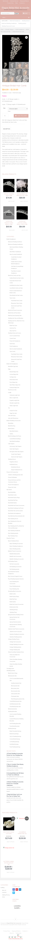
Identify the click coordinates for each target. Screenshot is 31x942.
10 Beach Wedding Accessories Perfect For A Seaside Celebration (15, 783)
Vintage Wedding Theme (13, 639)
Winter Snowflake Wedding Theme (16, 652)
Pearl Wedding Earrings (15, 746)
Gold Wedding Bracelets (15, 723)
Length (9, 392)
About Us (12, 933)
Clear (9, 111)
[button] (26, 37)
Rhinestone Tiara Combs (16, 303)
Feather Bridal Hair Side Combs (17, 278)
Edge (9, 369)
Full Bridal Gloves (13, 464)
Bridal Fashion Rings (14, 596)
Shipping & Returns (24, 1)
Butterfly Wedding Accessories (17, 559)
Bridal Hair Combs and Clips (20, 120)
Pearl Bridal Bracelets (14, 726)
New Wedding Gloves (13, 518)
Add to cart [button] (11, 201)
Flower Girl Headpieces (15, 341)
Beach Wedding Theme (13, 540)
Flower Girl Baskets (12, 477)
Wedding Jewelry (22, 23)
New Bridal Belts (12, 492)
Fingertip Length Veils (14, 400)
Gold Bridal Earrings (14, 744)
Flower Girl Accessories (12, 472)
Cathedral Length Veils (15, 395)
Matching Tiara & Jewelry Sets (15, 315)
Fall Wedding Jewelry (14, 569)
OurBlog (2, 887)
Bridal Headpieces (11, 239)
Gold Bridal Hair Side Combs (16, 285)
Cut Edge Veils (13, 377)
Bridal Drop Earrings (14, 733)
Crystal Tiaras (13, 338)
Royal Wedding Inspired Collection (16, 578)
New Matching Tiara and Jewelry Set (16, 516)
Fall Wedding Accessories (15, 566)
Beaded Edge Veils (14, 371)
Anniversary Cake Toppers (15, 446)
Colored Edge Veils (14, 374)
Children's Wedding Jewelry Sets (15, 474)
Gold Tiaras (12, 343)
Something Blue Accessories (14, 591)
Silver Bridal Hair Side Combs (9, 122)
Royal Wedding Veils (14, 588)
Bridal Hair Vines (13, 325)
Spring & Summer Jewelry (15, 622)
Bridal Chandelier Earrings (15, 731)
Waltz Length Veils (14, 405)
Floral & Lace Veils (12, 389)
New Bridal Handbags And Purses (15, 508)
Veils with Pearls (12, 415)
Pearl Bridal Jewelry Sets (15, 706)
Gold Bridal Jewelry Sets (15, 704)
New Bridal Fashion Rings (14, 497)
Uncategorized (10, 668)
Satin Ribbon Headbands (15, 251)
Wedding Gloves (26, 20)
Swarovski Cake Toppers (16, 456)
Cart (27, 13)
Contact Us (22, 3)
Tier (9, 408)
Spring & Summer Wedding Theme (15, 614)
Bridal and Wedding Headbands (9, 23)
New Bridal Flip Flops (13, 500)
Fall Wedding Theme (12, 561)
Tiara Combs (12, 298)
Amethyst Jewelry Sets (16, 683)
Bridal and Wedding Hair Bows (15, 241)
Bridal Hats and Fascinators (14, 312)
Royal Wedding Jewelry (15, 586)
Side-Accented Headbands (16, 254)
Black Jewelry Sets (15, 685)
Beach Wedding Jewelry (15, 548)
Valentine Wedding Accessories (17, 634)
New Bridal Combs (12, 495)
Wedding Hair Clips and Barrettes (15, 318)
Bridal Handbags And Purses (14, 436)
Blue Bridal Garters (14, 431)
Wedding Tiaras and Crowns (8, 26)
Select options (24, 201)
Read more (11, 230)
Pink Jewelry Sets (15, 696)
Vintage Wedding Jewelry (15, 647)
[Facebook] (13, 889)
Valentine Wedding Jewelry (16, 636)
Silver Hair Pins (13, 330)
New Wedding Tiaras (13, 535)
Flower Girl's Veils (12, 487)
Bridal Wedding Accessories (14, 420)
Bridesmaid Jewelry (12, 708)
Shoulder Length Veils (14, 403)
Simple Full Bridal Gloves (16, 469)
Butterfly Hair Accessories (15, 556)
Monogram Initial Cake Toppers (17, 451)
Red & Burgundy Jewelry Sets (17, 698)
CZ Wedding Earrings (14, 741)
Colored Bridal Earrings (15, 739)
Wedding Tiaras (13, 612)
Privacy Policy (10, 3)
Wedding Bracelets (12, 711)
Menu (3, 17)
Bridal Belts (10, 423)
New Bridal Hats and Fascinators (15, 510)
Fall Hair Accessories (14, 564)
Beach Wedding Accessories (16, 543)
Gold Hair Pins (13, 328)
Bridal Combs (13, 593)
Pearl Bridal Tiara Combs (16, 300)
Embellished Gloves (15, 467)
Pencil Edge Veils (13, 382)
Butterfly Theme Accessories (14, 551)
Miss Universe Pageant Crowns (15, 576)
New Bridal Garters (12, 502)
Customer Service (14, 1)
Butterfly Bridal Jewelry (15, 553)
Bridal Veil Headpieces (15, 20)
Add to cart (22, 116)
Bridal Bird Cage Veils (13, 366)
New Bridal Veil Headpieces (14, 513)
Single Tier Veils (13, 413)
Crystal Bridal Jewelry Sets (16, 701)
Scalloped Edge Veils (14, 387)
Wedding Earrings (14, 609)
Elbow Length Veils (14, 397)
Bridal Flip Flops (11, 425)
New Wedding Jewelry (13, 533)
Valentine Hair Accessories (16, 631)
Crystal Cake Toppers (16, 454)
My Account (5, 1)
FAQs (16, 3)
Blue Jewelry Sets (15, 688)
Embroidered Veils (14, 379)
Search (16, 13)
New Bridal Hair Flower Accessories (16, 505)
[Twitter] (13, 892)
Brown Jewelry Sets (15, 691)
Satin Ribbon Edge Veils (15, 384)
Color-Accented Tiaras (15, 335)
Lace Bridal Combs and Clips (16, 288)
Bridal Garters (11, 428)
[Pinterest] (17, 889)
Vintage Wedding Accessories (16, 644)
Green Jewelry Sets (15, 693)
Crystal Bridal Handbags (15, 438)
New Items (9, 489)
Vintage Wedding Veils (15, 649)
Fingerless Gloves (14, 461)
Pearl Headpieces (14, 346)
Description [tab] (6, 129)
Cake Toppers (11, 443)
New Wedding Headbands (14, 530)
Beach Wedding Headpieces (16, 546)
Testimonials (18, 933)
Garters (11, 433)
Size (4, 108)
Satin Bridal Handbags (15, 441)
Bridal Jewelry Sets (14, 607)
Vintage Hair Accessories (15, 641)
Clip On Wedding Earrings (15, 736)
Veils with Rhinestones (13, 418)
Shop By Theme (11, 538)
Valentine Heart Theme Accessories (16, 629)
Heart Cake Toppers (14, 449)
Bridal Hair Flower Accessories (15, 310)
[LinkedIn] (20, 889)
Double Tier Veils (13, 410)
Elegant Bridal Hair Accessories (14, 923)
